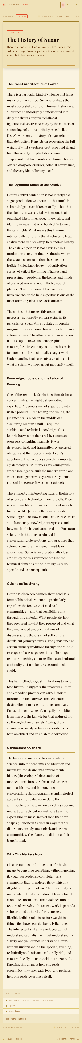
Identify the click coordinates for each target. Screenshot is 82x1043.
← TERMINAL (13, 4)
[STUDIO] (67, 5)
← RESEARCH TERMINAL (68, 1039)
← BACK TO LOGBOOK (13, 1027)
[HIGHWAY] (72, 5)
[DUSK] (76, 5)
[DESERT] (63, 5)
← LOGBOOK (8, 16)
